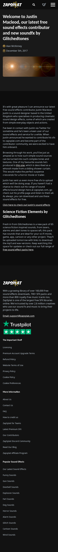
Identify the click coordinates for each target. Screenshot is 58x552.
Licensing (7, 347)
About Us (7, 399)
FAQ (5, 411)
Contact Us (8, 405)
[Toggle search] (33, 4)
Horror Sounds (10, 511)
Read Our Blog (10, 447)
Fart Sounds (8, 499)
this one (20, 165)
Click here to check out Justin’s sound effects (26, 204)
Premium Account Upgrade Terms (19, 353)
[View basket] (44, 5)
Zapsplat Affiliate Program (15, 453)
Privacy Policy (9, 371)
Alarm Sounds (9, 516)
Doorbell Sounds (10, 487)
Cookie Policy (9, 377)
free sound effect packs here (18, 249)
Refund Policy (9, 359)
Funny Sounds (9, 475)
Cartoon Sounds (10, 528)
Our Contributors (11, 435)
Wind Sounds (9, 534)
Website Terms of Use (13, 365)
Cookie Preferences (12, 383)
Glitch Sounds (9, 522)
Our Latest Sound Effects (14, 469)
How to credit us (10, 417)
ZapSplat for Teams (12, 423)
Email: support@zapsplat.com (18, 315)
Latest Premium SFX (12, 429)
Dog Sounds (8, 505)
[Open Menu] (53, 4)
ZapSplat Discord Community (16, 441)
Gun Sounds (8, 481)
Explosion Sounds (11, 493)
